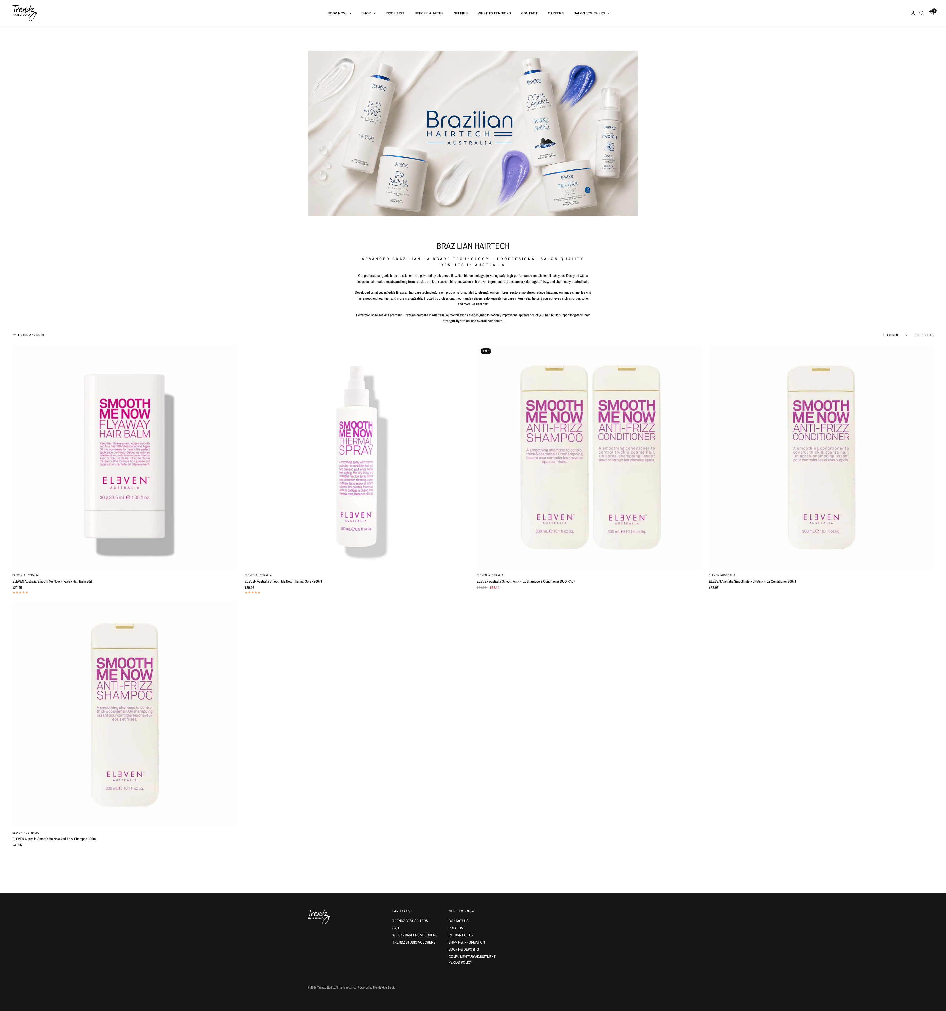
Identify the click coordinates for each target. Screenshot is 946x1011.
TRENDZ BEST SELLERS (410, 920)
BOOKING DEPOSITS (464, 949)
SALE (396, 927)
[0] (930, 13)
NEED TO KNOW (462, 911)
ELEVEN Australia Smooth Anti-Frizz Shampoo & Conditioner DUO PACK (526, 581)
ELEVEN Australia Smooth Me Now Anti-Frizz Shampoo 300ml (54, 838)
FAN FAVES (401, 911)
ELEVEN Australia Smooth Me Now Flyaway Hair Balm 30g (52, 581)
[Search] (922, 13)
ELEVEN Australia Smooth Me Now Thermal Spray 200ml (283, 581)
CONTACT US (458, 920)
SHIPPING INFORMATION (467, 942)
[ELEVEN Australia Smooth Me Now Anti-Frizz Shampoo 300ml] (124, 714)
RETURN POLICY (461, 935)
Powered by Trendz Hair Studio (376, 987)
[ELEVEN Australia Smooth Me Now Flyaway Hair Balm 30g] (124, 456)
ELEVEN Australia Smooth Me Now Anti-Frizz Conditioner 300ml (752, 581)
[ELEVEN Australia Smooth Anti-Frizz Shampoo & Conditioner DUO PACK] (589, 456)
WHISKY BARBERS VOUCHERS (414, 935)
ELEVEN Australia (25, 575)
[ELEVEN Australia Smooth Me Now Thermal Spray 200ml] (357, 456)
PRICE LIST (457, 927)
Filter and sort (31, 335)
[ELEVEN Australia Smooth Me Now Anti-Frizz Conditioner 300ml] (821, 456)
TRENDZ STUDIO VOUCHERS (413, 942)
